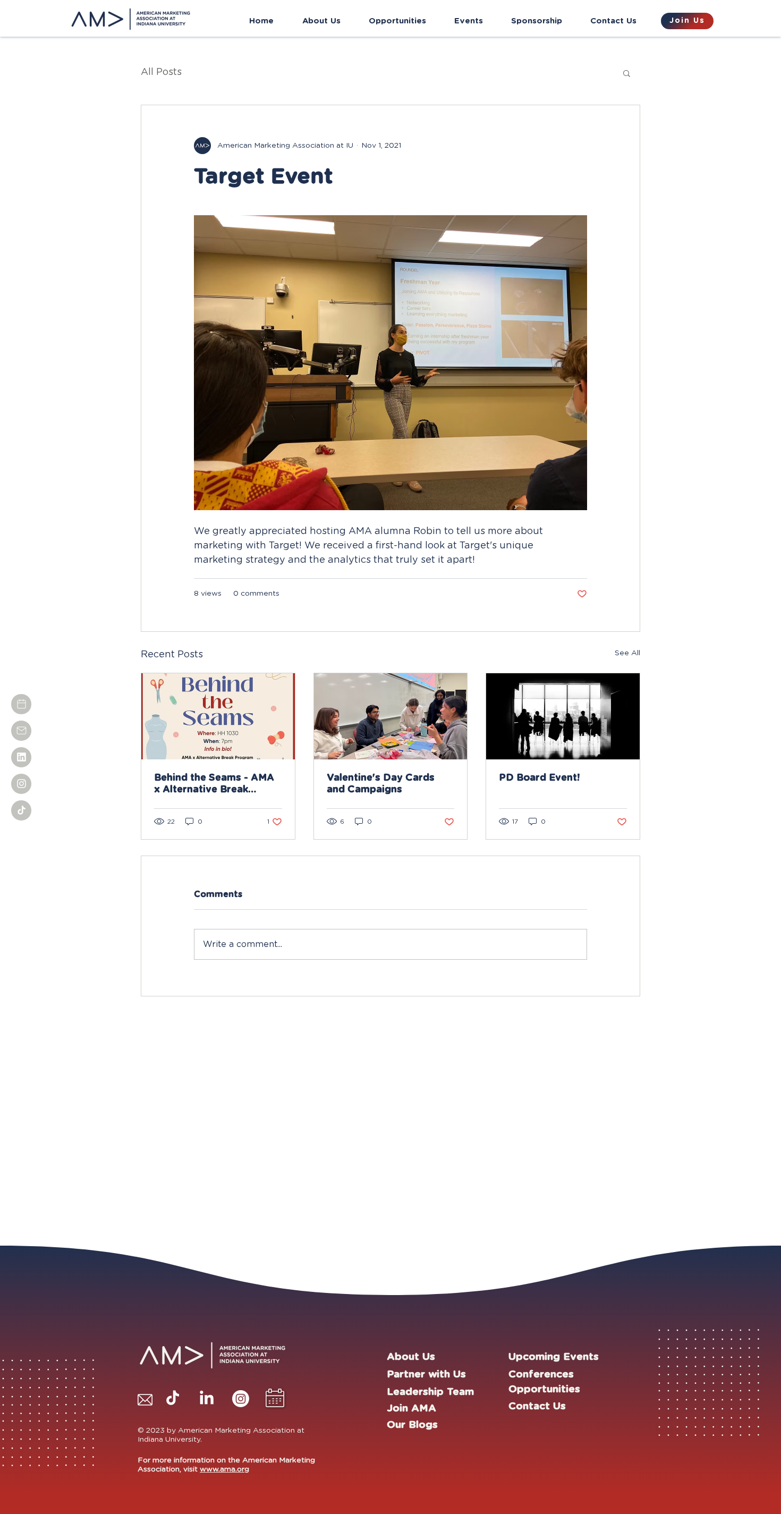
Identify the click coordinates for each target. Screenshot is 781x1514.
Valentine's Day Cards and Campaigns (381, 783)
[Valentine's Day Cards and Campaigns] (391, 716)
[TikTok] (172, 1398)
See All (627, 653)
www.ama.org (224, 1469)
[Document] (21, 704)
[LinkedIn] (206, 1398)
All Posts (161, 72)
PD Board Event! (539, 778)
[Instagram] (240, 1398)
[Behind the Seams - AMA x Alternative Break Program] (218, 716)
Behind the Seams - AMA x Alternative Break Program (214, 784)
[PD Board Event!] (563, 716)
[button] (627, 73)
